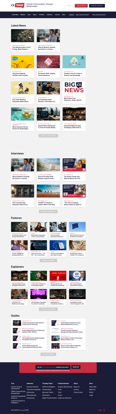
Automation (46, 395)
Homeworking (46, 389)
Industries (50, 14)
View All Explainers (48, 309)
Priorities (42, 14)
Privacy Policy (78, 392)
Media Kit (92, 389)
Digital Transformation (49, 398)
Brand (91, 392)
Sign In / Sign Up (97, 5)
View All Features (48, 260)
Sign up (76, 367)
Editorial (23, 14)
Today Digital (22, 410)
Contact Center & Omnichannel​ (16, 388)
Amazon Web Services (65, 387)
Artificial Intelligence (48, 387)
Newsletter (81, 5)
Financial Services (32, 387)
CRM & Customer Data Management (18, 392)
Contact (76, 389)
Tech (29, 14)
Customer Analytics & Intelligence (18, 402)
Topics (35, 14)
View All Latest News (48, 135)
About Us (76, 387)
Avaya (60, 395)
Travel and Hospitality (34, 389)
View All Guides (48, 354)
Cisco (60, 392)
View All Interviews (48, 211)
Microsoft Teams (47, 392)
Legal (91, 395)
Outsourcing (30, 398)
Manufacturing (31, 395)
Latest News (15, 14)
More (64, 14)
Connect (57, 14)
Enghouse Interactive (64, 398)
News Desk (92, 387)
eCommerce (30, 392)
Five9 (59, 389)
